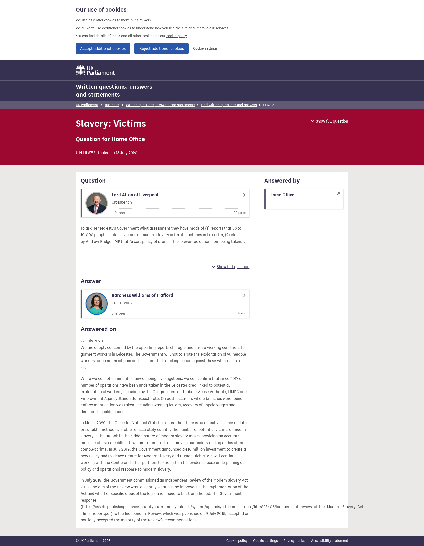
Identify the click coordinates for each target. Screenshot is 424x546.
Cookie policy (237, 541)
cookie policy (176, 36)
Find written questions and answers (229, 105)
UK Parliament (87, 105)
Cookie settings (205, 48)
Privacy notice (294, 541)
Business (112, 105)
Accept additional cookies (103, 48)
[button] (329, 121)
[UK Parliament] (96, 70)
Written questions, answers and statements (114, 90)
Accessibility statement (329, 541)
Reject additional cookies (161, 48)
